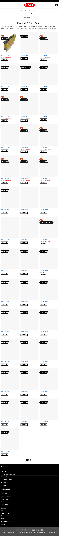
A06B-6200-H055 (44, 391)
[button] (2, 5)
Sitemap (3, 524)
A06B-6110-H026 (5, 86)
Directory (3, 515)
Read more (24, 58)
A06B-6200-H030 (5, 391)
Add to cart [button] (4, 59)
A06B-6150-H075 (24, 331)
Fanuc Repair (4, 499)
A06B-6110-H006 (5, 55)
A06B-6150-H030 (24, 301)
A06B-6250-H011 (44, 421)
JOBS (2, 518)
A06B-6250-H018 (5, 451)
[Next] (32, 460)
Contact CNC (4, 471)
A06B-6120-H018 (44, 147)
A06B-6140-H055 (24, 270)
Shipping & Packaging (7, 479)
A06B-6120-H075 (44, 178)
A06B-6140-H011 (44, 209)
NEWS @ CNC (5, 513)
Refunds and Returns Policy (8, 474)
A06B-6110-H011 (24, 55)
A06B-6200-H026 (44, 361)
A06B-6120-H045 (24, 178)
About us (3, 485)
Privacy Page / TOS (6, 521)
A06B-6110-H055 (5, 116)
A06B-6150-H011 (44, 270)
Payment (3, 482)
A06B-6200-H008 (5, 361)
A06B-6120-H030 (5, 178)
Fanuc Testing (4, 502)
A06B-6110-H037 (44, 86)
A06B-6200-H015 (24, 361)
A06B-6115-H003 (44, 116)
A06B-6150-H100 (44, 331)
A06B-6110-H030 (24, 86)
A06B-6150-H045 (44, 301)
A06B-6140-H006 (24, 209)
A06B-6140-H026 (24, 239)
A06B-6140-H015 (5, 239)
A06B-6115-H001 (24, 116)
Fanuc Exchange (5, 496)
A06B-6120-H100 (5, 209)
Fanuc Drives (25, 10)
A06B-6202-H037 (24, 421)
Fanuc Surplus (5, 504)
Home (19, 10)
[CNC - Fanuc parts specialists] (29, 5)
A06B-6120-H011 (24, 147)
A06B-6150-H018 (5, 301)
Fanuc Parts (4, 493)
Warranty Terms (5, 476)
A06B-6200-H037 (24, 391)
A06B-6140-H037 (5, 270)
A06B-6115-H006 (5, 147)
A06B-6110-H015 (44, 55)
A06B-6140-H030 (44, 239)
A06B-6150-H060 (5, 331)
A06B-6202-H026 (5, 421)
